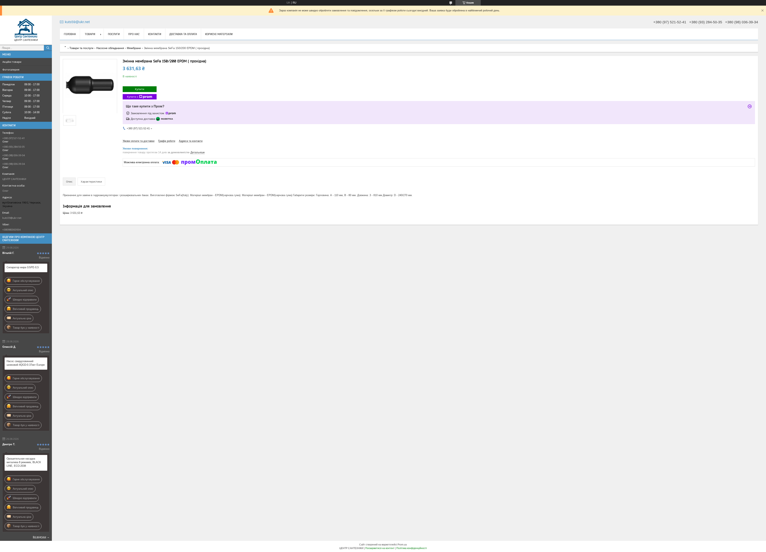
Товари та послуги (81, 48)
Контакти (154, 34)
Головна (70, 34)
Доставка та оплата (183, 34)
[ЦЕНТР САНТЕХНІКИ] (26, 28)
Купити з (132, 96)
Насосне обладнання (110, 48)
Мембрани (134, 48)
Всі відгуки (39, 537)
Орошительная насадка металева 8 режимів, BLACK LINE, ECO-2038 (24, 462)
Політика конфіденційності (411, 548)
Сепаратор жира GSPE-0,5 (23, 267)
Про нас (133, 34)
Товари (90, 34)
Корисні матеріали (219, 34)
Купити (139, 89)
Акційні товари (11, 62)
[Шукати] (48, 48)
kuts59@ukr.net (11, 218)
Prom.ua (402, 544)
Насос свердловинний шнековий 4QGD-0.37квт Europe (26, 363)
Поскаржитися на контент (380, 548)
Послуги (114, 34)
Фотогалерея (10, 69)
